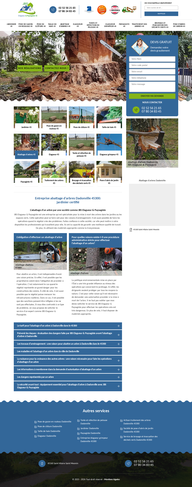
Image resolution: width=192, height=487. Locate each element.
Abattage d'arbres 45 (64, 25)
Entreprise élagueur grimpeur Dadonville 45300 (94, 440)
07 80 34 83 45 (67, 11)
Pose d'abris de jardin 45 (179, 25)
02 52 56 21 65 (67, 8)
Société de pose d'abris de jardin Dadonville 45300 (138, 430)
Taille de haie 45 (52, 25)
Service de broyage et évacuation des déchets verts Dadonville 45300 (141, 438)
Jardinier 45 (11, 25)
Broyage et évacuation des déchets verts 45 (160, 25)
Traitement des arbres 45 (139, 25)
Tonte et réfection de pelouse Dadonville (94, 422)
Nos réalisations (29, 68)
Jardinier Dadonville (90, 428)
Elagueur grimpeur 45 (110, 25)
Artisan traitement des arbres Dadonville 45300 (137, 422)
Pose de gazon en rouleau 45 (26, 25)
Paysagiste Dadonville (90, 433)
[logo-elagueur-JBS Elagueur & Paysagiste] (27, 9)
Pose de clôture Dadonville (50, 426)
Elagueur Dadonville (47, 436)
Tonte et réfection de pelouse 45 (93, 25)
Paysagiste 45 (124, 25)
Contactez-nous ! (56, 68)
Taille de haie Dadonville (49, 431)
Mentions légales (112, 479)
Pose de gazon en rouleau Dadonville (54, 422)
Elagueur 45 (78, 25)
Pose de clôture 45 (40, 25)
